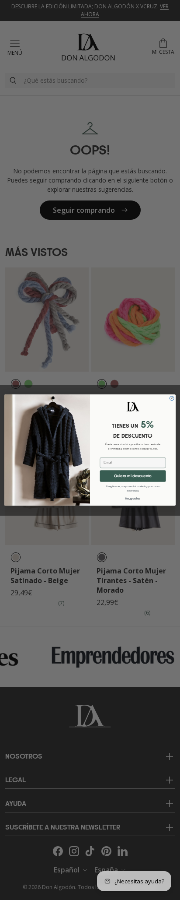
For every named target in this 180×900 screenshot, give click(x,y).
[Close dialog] (172, 398)
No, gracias (132, 498)
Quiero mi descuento (133, 476)
